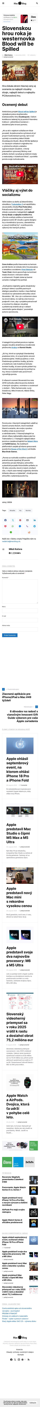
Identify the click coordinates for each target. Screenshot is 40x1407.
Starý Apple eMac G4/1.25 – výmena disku (19, 1321)
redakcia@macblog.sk (11, 541)
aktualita (12, 510)
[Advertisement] (20, 662)
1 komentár (23, 785)
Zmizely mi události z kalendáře (15, 1316)
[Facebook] (11, 1360)
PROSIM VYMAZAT (9, 1313)
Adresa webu (6, 625)
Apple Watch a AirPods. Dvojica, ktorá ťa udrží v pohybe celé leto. (17, 1106)
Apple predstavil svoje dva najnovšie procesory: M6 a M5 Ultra (19, 956)
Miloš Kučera (8, 55)
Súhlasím (33, 1403)
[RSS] (28, 1360)
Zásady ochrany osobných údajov (20, 1352)
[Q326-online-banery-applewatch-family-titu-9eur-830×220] (20, 1145)
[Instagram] (19, 1360)
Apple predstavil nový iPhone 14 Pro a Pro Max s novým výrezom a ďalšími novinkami (14, 1201)
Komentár (5, 577)
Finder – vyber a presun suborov (15, 1319)
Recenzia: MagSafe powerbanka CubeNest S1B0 (12, 1179)
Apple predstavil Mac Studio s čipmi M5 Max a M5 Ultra (18, 833)
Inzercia (19, 1349)
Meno (4, 606)
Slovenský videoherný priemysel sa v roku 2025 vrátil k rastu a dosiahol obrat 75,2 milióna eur (19, 1027)
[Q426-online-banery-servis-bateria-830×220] (20, 18)
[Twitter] (15, 1360)
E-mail (4, 616)
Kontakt (21, 1355)
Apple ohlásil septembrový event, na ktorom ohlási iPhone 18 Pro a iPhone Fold (17, 769)
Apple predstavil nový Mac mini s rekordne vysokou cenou (19, 897)
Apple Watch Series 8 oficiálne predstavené (12, 1221)
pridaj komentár (8, 57)
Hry (20, 510)
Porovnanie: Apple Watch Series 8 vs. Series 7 (14, 1188)
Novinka (28, 510)
